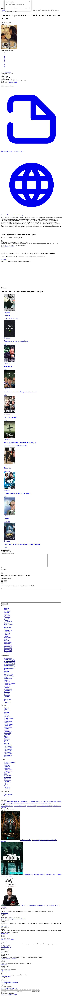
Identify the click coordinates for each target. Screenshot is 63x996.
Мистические (7, 744)
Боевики (6, 612)
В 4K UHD (7, 652)
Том (55, 806)
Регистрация (13, 994)
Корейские (7, 766)
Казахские (7, 772)
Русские (6, 784)
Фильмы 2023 (8, 646)
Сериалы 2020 (8, 746)
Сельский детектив (25, 806)
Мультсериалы (8, 728)
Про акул (37, 803)
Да (2, 581)
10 (4, 67)
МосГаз (49, 806)
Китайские (7, 765)
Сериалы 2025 (8, 753)
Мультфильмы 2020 (9, 659)
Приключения (8, 630)
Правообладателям (6, 988)
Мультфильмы (8, 658)
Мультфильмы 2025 (9, 667)
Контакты (14, 988)
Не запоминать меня (8, 993)
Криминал (7, 681)
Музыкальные (8, 627)
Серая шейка (4, 913)
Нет (5, 581)
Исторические (8, 621)
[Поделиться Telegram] (5, 285)
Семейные (7, 631)
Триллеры (7, 634)
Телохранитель (5, 953)
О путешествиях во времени (27, 803)
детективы (8, 72)
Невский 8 (4, 964)
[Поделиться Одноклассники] (5, 275)
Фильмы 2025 (8, 649)
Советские (7, 788)
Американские (8, 771)
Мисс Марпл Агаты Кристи (39, 806)
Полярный (4, 926)
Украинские (7, 777)
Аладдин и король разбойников (9, 982)
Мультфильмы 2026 (9, 668)
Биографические (8, 674)
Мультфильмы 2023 (9, 664)
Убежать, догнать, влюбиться (9, 958)
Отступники (4, 933)
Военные (6, 672)
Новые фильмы (8, 794)
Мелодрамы (7, 626)
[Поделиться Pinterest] (5, 282)
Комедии (6, 623)
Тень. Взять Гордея (6, 947)
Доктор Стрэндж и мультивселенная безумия (13, 919)
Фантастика (7, 637)
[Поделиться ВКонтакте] (5, 268)
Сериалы (6, 708)
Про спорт (7, 633)
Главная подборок (45, 803)
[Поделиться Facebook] (5, 272)
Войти (2, 246)
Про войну (7, 615)
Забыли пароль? (5, 994)
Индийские (7, 768)
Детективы (7, 617)
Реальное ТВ (7, 733)
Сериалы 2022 (8, 749)
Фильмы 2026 (8, 651)
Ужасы (6, 636)
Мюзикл (6, 628)
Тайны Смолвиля (5, 970)
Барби (52, 806)
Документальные (9, 675)
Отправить (4, 569)
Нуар (5, 639)
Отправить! (4, 603)
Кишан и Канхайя (6, 976)
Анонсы (6, 795)
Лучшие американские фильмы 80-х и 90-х (43, 801)
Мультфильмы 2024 (9, 665)
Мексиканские (8, 769)
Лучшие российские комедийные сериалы (12, 801)
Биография (7, 611)
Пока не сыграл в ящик (7, 939)
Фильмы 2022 (8, 645)
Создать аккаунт (9, 246)
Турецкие (6, 781)
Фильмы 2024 (8, 648)
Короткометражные (9, 683)
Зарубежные (7, 775)
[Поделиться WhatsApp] (5, 278)
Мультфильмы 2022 (9, 662)
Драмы (6, 620)
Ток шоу (6, 737)
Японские (7, 763)
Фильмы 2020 (8, 642)
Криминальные (8, 624)
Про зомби (16, 803)
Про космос (27, 801)
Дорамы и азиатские (9, 762)
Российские (7, 778)
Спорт (5, 736)
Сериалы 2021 (8, 747)
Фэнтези (6, 640)
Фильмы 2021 (8, 643)
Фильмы (6, 608)
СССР (5, 774)
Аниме (6, 609)
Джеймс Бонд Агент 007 (13, 806)
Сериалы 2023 (8, 750)
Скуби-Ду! (4, 806)
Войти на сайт (35, 991)
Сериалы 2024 (8, 752)
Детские (6, 618)
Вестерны (6, 614)
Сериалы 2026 (8, 755)
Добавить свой (12, 82)
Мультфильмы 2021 (9, 661)
